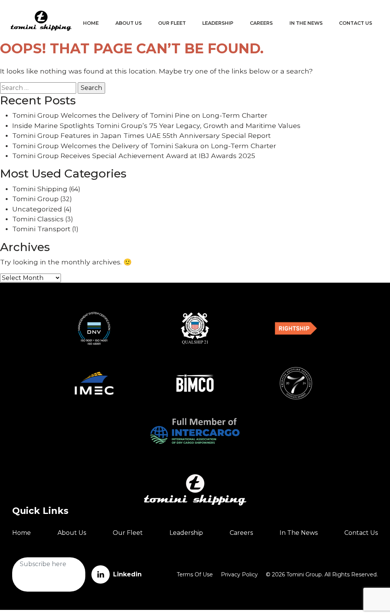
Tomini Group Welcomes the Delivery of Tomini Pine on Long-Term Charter (139, 115)
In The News (306, 23)
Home (91, 23)
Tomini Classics (38, 219)
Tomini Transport (41, 229)
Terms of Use (195, 574)
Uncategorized (37, 209)
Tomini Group (35, 199)
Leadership (217, 23)
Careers (261, 23)
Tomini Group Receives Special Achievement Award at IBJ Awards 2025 (133, 156)
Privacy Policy (239, 574)
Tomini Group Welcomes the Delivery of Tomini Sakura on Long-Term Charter (144, 146)
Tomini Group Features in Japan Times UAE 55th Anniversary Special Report (141, 135)
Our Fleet (172, 23)
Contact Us (355, 23)
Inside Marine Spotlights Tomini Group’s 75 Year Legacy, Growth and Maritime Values (156, 126)
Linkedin (126, 574)
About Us (128, 23)
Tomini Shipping (39, 189)
